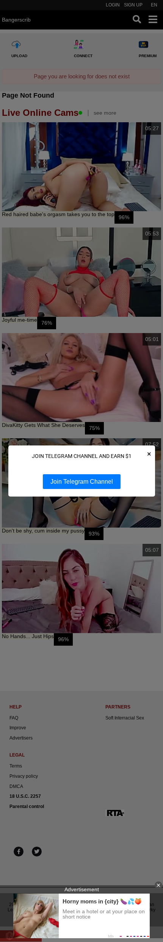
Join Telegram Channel (81, 481)
